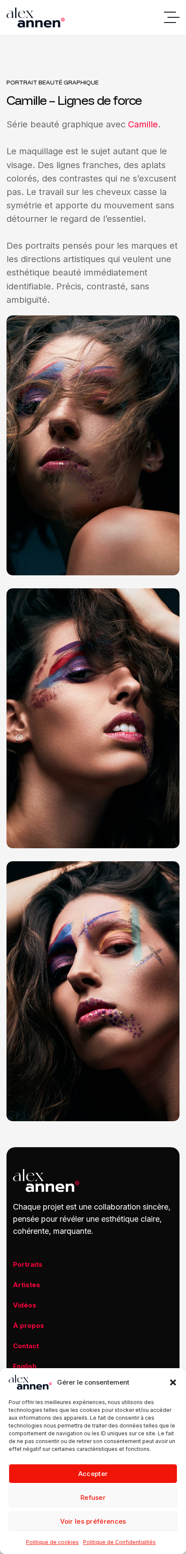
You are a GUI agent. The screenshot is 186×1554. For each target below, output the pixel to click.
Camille (143, 124)
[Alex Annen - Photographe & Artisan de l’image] (35, 17)
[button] (173, 1382)
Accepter (93, 1474)
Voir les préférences (93, 1521)
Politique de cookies (52, 1542)
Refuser (93, 1497)
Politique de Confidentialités (119, 1542)
